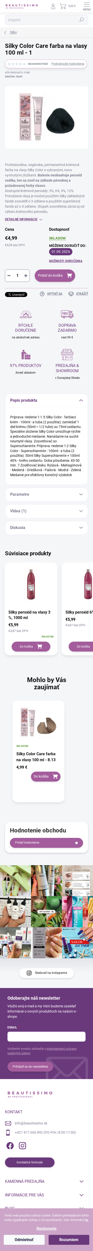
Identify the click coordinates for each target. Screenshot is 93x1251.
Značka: (14, 76)
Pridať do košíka (50, 275)
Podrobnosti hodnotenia (68, 64)
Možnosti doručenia (65, 261)
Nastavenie (46, 1228)
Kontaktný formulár (30, 1162)
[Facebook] (9, 1144)
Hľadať (81, 20)
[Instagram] (21, 1144)
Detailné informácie (21, 219)
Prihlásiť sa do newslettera (30, 1066)
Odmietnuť (24, 1239)
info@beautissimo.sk (31, 1123)
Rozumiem (68, 1239)
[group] (46, 754)
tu (86, 1220)
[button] (38, 773)
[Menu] (87, 6)
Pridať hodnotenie (27, 842)
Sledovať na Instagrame (51, 973)
